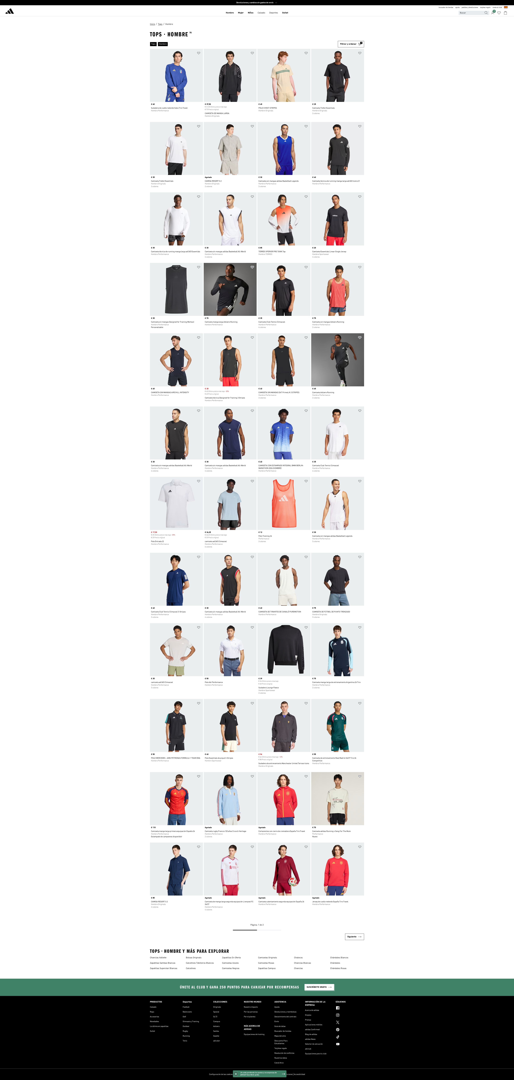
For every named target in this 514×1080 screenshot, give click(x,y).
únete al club (497, 7)
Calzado (261, 13)
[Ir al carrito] (505, 13)
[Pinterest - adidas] (350, 1030)
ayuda (457, 7)
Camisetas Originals (267, 958)
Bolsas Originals (193, 958)
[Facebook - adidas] (350, 1008)
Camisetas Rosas (266, 963)
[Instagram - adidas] (350, 1015)
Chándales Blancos (339, 958)
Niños (250, 13)
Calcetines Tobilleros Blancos (200, 963)
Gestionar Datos (240, 1074)
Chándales (335, 963)
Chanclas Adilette (158, 958)
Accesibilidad (299, 1074)
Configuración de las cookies (221, 1074)
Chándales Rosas (338, 968)
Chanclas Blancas (302, 963)
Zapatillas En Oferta (231, 958)
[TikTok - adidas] (350, 1037)
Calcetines (191, 968)
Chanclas (298, 968)
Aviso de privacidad (264, 1074)
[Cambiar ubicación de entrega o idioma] (506, 7)
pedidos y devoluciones (470, 7)
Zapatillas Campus (267, 968)
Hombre (230, 13)
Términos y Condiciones (283, 1074)
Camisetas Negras (230, 968)
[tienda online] (9, 11)
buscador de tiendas (446, 7)
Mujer (241, 13)
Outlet (285, 13)
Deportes (273, 13)
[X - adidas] (350, 1022)
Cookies (251, 1074)
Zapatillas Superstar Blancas (163, 968)
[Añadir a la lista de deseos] (198, 53)
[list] (243, 44)
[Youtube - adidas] (350, 1044)
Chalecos (298, 958)
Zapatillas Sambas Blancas (162, 963)
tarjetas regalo (485, 7)
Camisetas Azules (230, 963)
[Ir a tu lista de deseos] (499, 13)
